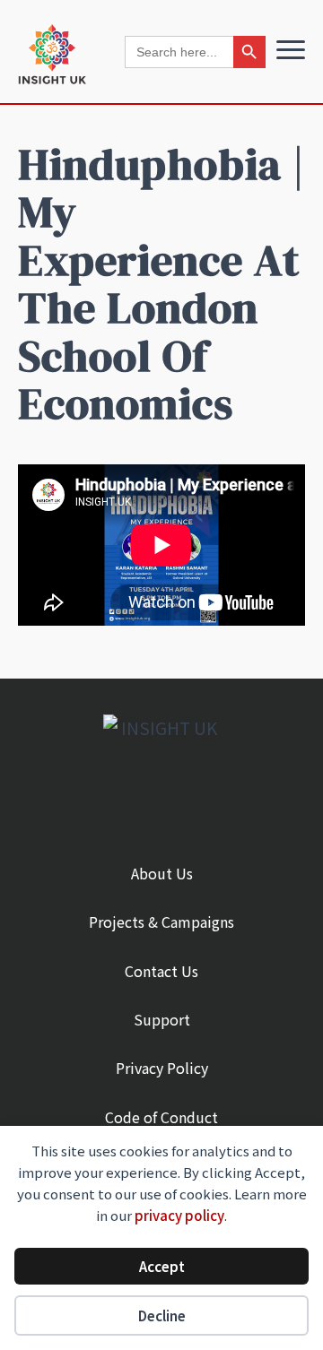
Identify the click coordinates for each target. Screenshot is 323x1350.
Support (162, 1019)
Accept (162, 1266)
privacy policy (179, 1215)
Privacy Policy (162, 1067)
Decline (162, 1315)
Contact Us (161, 971)
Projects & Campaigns (161, 921)
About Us (162, 873)
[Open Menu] (290, 50)
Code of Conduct (161, 1117)
